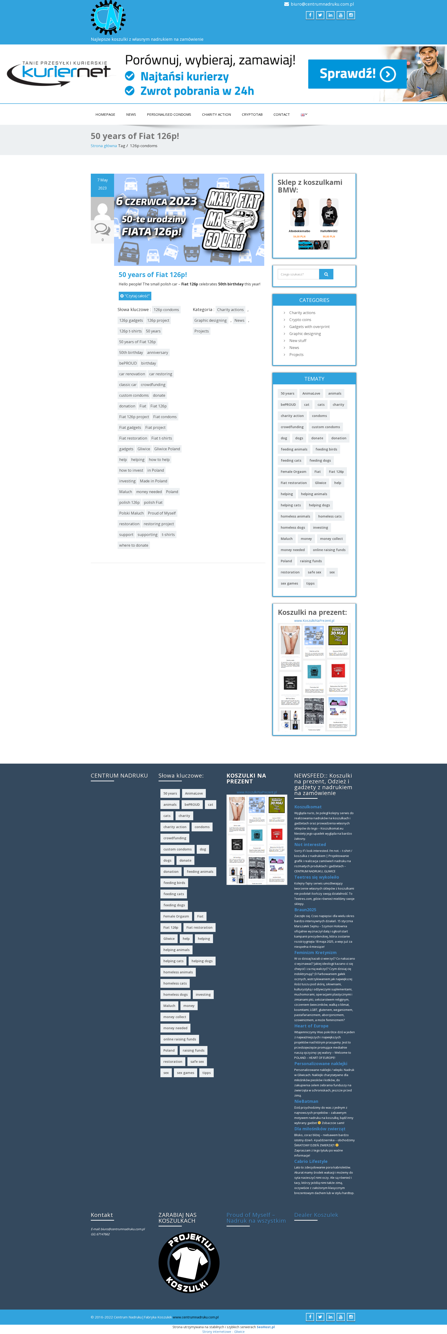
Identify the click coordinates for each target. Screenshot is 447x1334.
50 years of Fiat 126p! (153, 274)
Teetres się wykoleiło (316, 877)
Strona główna (104, 145)
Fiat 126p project (134, 416)
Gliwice (144, 448)
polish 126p (129, 502)
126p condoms (166, 309)
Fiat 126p (158, 406)
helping (138, 459)
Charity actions (230, 309)
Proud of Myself (162, 513)
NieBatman (306, 1101)
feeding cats (291, 460)
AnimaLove (311, 393)
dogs (299, 438)
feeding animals (294, 449)
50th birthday (131, 352)
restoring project (159, 523)
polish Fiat (153, 502)
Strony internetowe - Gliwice (223, 1331)
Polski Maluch (131, 513)
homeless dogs (293, 527)
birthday (148, 363)
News (131, 114)
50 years (153, 331)
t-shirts (168, 534)
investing (127, 481)
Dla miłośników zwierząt (319, 1128)
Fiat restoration (133, 438)
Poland (172, 491)
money (306, 538)
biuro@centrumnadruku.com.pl (322, 4)
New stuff (297, 340)
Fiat (142, 406)
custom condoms (134, 395)
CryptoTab (252, 114)
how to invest (131, 470)
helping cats (291, 505)
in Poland (155, 470)
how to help (159, 459)
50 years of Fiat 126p (137, 341)
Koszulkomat (308, 806)
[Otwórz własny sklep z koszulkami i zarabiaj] (189, 1262)
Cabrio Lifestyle (311, 1161)
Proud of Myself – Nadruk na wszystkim (256, 1217)
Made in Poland (153, 481)
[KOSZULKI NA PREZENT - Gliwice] (314, 677)
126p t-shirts (130, 331)
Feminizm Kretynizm (315, 952)
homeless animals (295, 516)
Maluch (125, 491)
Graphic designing (210, 320)
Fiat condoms (165, 416)
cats (321, 404)
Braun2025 (305, 909)
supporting (148, 534)
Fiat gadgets (130, 427)
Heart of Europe (311, 1026)
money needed (149, 491)
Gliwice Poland (167, 448)
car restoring (160, 373)
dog (284, 438)
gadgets (126, 448)
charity (338, 404)
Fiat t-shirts (161, 438)
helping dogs (319, 505)
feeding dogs (320, 460)
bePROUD (128, 363)
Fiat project (155, 427)
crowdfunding (153, 384)
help (123, 459)
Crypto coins (300, 319)
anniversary (157, 352)
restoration (129, 523)
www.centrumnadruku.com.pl (196, 1317)
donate (159, 395)
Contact (282, 114)
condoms (319, 415)
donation (127, 406)
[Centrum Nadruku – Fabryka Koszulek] (155, 17)
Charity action (216, 114)
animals (334, 393)
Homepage (105, 114)
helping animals (314, 494)
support (126, 534)
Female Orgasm (293, 471)
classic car (128, 384)
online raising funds (329, 550)
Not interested (310, 844)
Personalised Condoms (169, 114)
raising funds (311, 561)
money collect (331, 538)
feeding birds (326, 449)
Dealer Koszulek (316, 1215)
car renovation (132, 373)
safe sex (314, 572)
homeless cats (330, 516)
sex (332, 572)
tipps (310, 583)
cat (306, 404)
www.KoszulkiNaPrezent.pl (314, 620)
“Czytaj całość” (137, 295)
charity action (292, 415)
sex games (289, 583)
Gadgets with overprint (309, 326)
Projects (201, 331)
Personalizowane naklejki (320, 1063)
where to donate (133, 545)
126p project (158, 320)
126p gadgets (131, 320)
